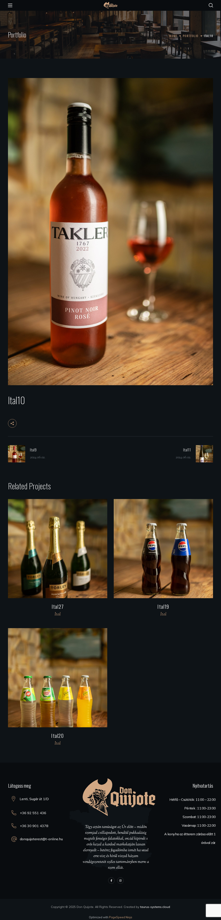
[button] (211, 5)
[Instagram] (120, 880)
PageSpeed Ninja (120, 917)
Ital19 (163, 606)
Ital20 (57, 735)
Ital (58, 614)
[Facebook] (111, 880)
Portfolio (191, 35)
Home (173, 35)
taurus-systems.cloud (155, 907)
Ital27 (58, 606)
